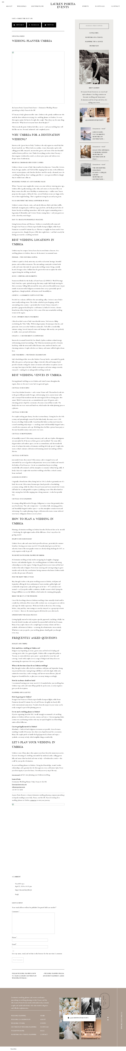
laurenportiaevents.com (19, 784)
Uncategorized (18, 36)
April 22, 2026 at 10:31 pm (23, 886)
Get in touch (16, 775)
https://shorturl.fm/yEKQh (23, 890)
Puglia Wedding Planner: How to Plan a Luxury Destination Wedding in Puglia (24, 976)
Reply (17, 894)
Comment (15, 912)
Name (14, 938)
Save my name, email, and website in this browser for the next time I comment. (37, 954)
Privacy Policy (14, 1049)
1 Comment (16, 877)
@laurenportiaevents (18, 787)
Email (14, 944)
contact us (33, 800)
